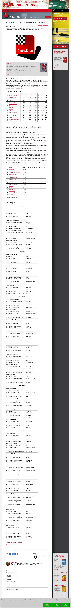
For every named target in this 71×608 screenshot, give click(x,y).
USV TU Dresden (12, 105)
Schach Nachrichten (19, 17)
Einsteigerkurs (46, 10)
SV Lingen (11, 175)
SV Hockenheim (12, 97)
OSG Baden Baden (13, 95)
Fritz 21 (9, 63)
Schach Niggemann (41, 556)
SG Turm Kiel (12, 114)
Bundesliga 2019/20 (13, 551)
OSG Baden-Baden (13, 174)
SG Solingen (11, 98)
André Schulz (14, 562)
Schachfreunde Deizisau (14, 172)
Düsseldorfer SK (12, 115)
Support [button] (37, 10)
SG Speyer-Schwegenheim (15, 181)
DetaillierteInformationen (47, 605)
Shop (5, 10)
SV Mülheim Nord (13, 112)
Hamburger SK (12, 107)
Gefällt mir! (40, 25)
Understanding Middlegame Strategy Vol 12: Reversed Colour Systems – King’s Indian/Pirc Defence (60, 53)
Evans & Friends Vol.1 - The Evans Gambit (60, 584)
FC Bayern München (13, 192)
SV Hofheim (11, 117)
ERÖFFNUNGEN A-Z (19, 10)
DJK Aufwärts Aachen (13, 120)
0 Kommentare (45, 25)
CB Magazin (29, 10)
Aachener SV (12, 169)
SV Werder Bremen (13, 104)
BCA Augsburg (12, 110)
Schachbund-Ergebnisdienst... (12, 544)
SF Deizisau (11, 100)
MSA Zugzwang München (14, 119)
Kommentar (8, 579)
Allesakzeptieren (65, 605)
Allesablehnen (56, 605)
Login (62, 10)
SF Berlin (11, 109)
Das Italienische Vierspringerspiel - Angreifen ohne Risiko (60, 557)
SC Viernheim (12, 102)
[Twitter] (13, 553)
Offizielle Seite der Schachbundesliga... (14, 542)
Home (11, 10)
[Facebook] (10, 553)
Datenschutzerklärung (32, 601)
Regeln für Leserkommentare (11, 572)
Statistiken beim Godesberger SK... (13, 546)
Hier (51, 600)
